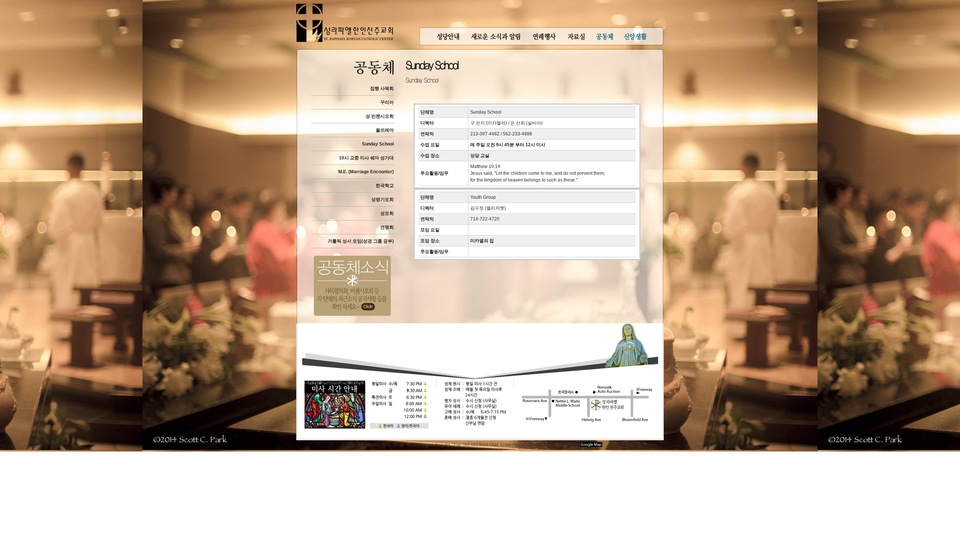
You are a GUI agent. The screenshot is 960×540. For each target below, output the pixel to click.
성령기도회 (382, 199)
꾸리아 (387, 102)
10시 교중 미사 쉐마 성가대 (366, 157)
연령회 (387, 227)
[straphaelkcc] (344, 3)
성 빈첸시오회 (380, 116)
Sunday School (378, 144)
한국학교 (385, 185)
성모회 (387, 213)
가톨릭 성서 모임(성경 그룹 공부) (361, 241)
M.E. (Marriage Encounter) (366, 171)
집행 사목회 (382, 88)
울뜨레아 (385, 130)
